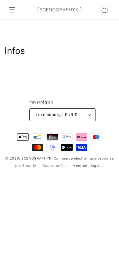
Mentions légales (88, 166)
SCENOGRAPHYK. (36, 158)
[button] (12, 9)
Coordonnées (54, 166)
